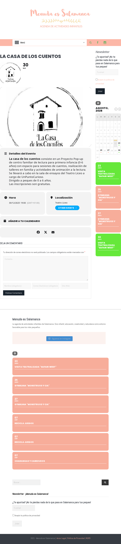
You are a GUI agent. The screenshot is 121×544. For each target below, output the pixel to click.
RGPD (88, 538)
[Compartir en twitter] (45, 232)
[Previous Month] (116, 109)
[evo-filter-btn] (98, 103)
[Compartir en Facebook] (38, 232)
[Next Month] (119, 109)
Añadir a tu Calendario (24, 221)
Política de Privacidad (76, 538)
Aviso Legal (61, 538)
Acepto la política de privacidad (27, 515)
